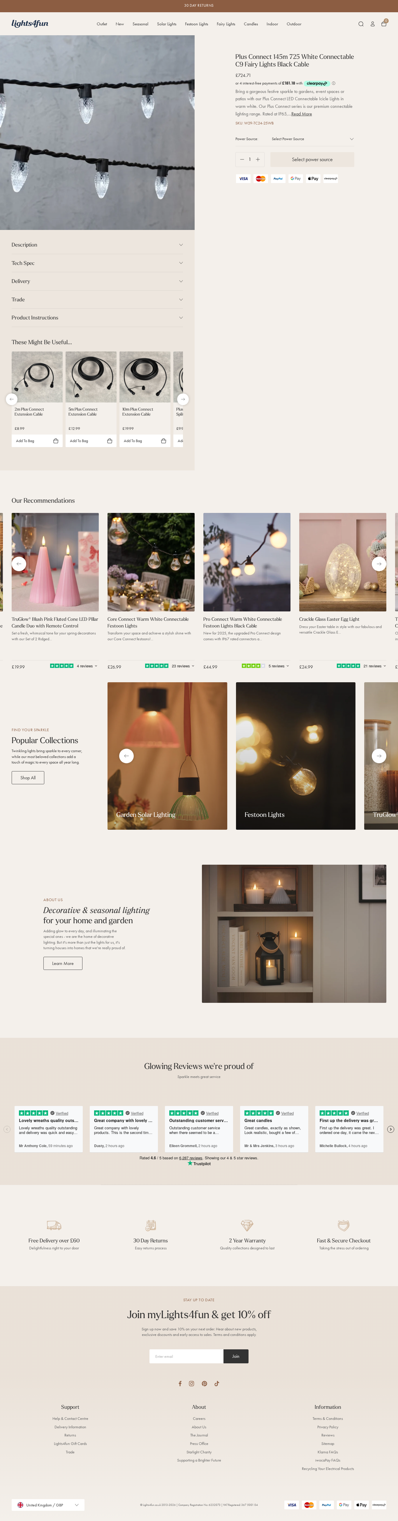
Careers (199, 1418)
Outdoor (294, 24)
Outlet (102, 24)
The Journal (199, 1435)
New (120, 24)
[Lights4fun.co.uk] (30, 24)
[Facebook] (180, 1383)
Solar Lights (166, 24)
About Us (199, 1427)
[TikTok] (216, 1383)
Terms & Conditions (328, 1418)
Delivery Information (70, 1427)
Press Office (199, 1443)
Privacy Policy (327, 1427)
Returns (70, 1435)
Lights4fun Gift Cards (70, 1443)
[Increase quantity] (260, 159)
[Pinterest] (204, 1383)
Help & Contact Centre (70, 1418)
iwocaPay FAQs (327, 1460)
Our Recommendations (43, 500)
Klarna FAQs (328, 1452)
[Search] (361, 24)
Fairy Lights (226, 24)
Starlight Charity (199, 1452)
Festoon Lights (196, 24)
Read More (301, 114)
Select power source (312, 159)
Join (236, 1356)
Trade (70, 1452)
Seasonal (140, 24)
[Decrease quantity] (240, 159)
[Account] (373, 24)
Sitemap (327, 1443)
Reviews (327, 1435)
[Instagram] (191, 1383)
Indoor (272, 24)
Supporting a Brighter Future (199, 1460)
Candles (251, 24)
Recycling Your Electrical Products (328, 1468)
